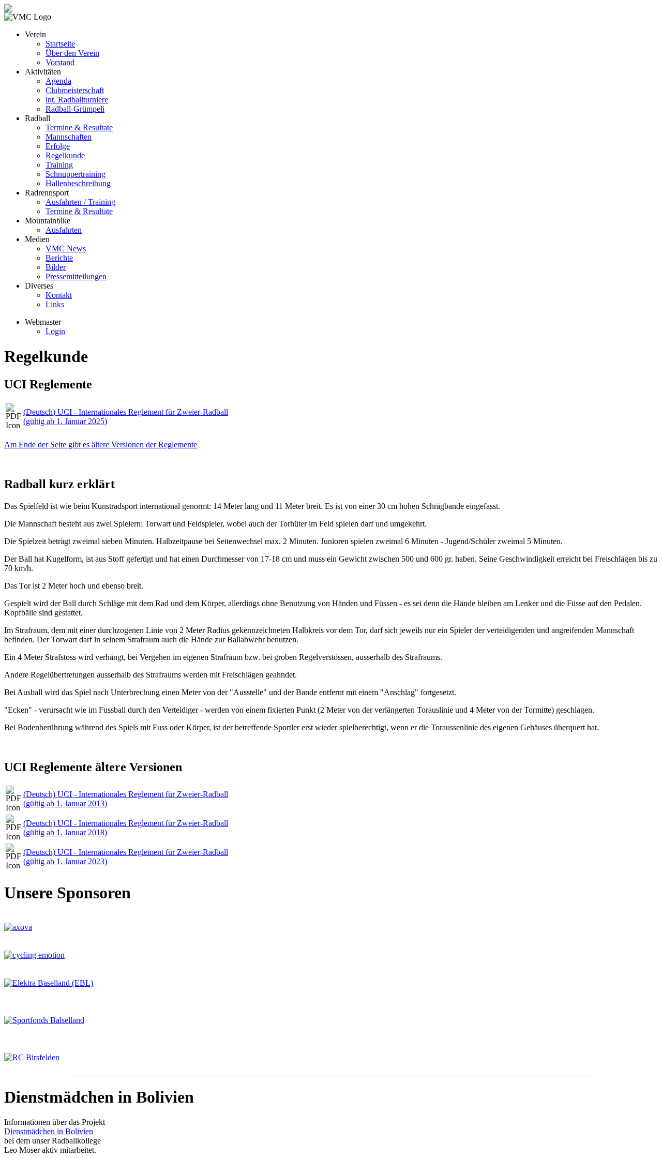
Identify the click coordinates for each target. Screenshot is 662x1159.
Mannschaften (69, 136)
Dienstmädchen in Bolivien (48, 1131)
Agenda (58, 81)
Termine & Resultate (79, 127)
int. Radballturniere (77, 99)
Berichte (59, 257)
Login (55, 331)
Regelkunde (65, 155)
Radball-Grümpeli (75, 108)
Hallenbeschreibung (78, 183)
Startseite (60, 43)
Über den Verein (72, 53)
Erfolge (58, 146)
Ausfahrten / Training (80, 202)
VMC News (66, 248)
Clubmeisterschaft (75, 90)
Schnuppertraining (76, 174)
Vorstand (60, 62)
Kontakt (59, 295)
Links (55, 304)
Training (59, 164)
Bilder (56, 267)
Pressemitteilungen (76, 276)
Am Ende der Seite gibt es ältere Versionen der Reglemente (100, 444)
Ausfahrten (64, 229)
